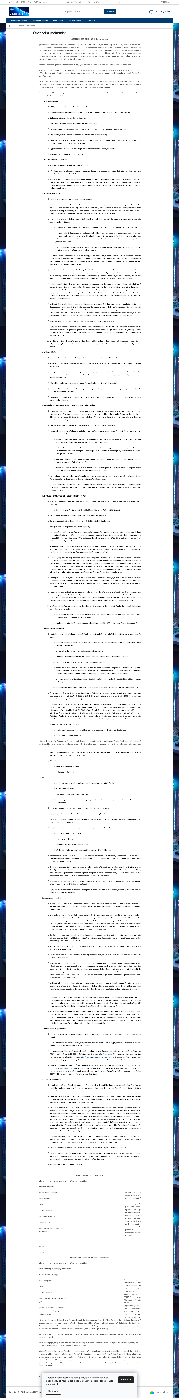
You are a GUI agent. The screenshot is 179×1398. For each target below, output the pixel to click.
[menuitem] (18, 20)
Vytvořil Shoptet (163, 1392)
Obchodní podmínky (97, 2)
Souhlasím (126, 1379)
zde (57, 1384)
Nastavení (53, 1391)
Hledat (110, 11)
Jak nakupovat (74, 2)
